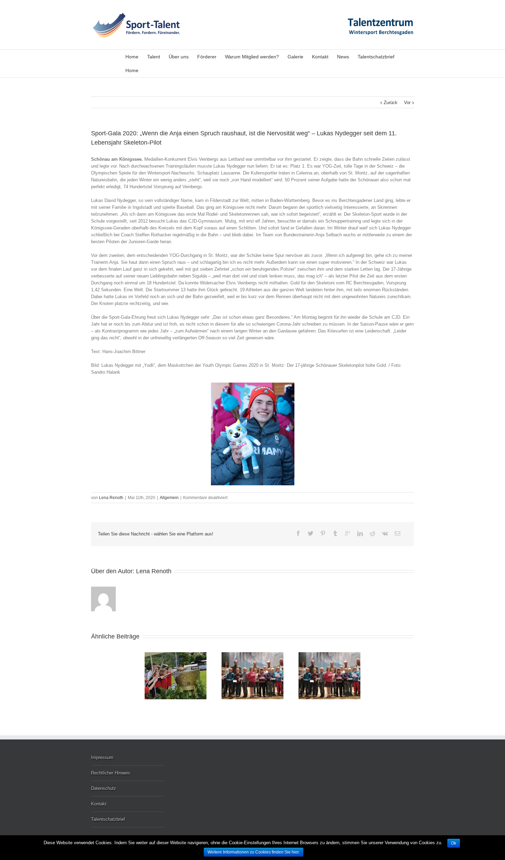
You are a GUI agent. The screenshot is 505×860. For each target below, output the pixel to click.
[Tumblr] (335, 533)
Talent (153, 56)
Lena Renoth (111, 497)
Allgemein (169, 497)
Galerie (295, 56)
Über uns (179, 56)
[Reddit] (372, 533)
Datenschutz (103, 788)
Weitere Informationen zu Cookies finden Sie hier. (253, 852)
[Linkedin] (360, 533)
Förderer (206, 56)
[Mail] (397, 533)
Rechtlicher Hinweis (110, 773)
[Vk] (385, 533)
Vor (407, 102)
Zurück (390, 102)
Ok (453, 843)
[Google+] (347, 533)
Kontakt (320, 56)
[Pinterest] (323, 533)
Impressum (102, 757)
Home (131, 56)
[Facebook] (298, 533)
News (343, 56)
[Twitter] (310, 533)
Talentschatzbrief (376, 56)
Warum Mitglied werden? (252, 56)
